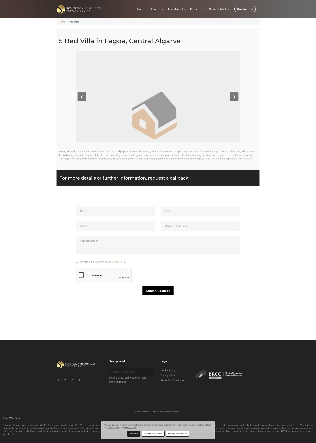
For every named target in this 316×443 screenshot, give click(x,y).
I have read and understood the (102, 261)
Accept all (133, 434)
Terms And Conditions (172, 380)
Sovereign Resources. (152, 411)
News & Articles (219, 9)
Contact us (245, 9)
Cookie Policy (168, 370)
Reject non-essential (153, 434)
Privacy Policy (119, 261)
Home (141, 9)
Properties (196, 9)
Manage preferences (177, 434)
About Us (157, 9)
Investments (176, 9)
